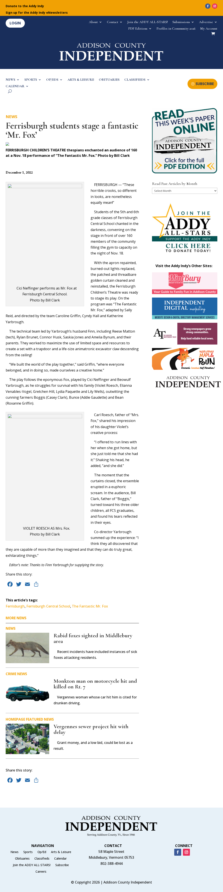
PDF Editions (137, 29)
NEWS (10, 80)
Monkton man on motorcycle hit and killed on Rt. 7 (95, 684)
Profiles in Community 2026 (176, 29)
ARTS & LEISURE (81, 80)
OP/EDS (52, 80)
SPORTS (30, 80)
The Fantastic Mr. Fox (90, 606)
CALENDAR (15, 86)
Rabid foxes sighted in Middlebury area (93, 638)
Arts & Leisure (61, 852)
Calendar (60, 858)
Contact (112, 22)
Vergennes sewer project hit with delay (91, 729)
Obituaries (22, 858)
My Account (208, 29)
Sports (28, 852)
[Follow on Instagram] (214, 6)
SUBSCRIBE (205, 83)
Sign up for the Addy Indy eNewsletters (37, 13)
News (11, 116)
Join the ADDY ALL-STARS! (147, 22)
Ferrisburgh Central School (48, 606)
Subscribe (62, 865)
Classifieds (41, 858)
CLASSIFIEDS (134, 80)
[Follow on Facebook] (207, 6)
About (93, 22)
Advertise (206, 22)
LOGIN (15, 23)
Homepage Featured (24, 719)
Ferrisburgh (15, 606)
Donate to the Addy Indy (25, 6)
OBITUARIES (109, 80)
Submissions (181, 22)
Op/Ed (41, 852)
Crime (11, 673)
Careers (40, 872)
